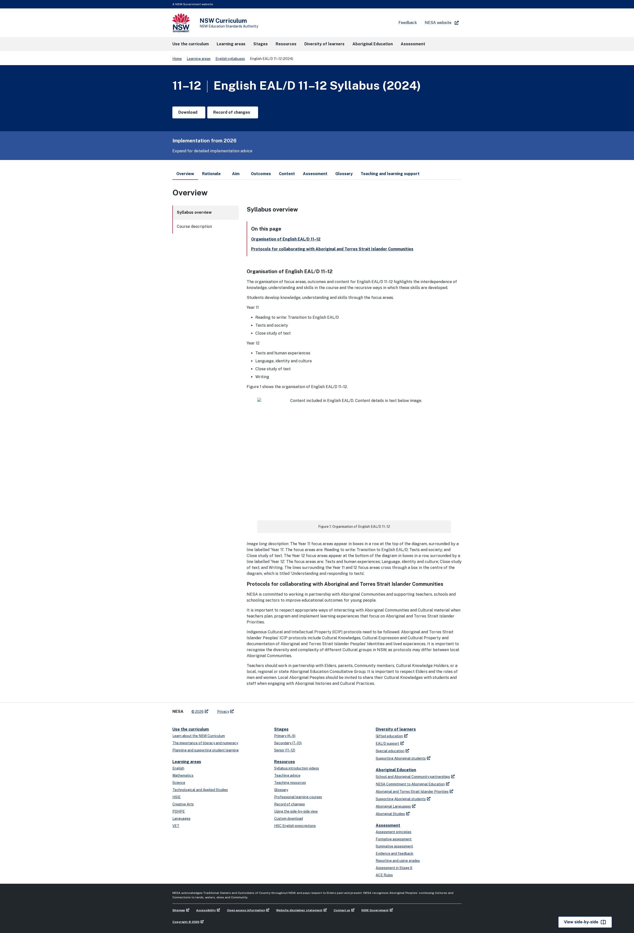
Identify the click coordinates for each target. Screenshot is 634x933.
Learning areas (199, 59)
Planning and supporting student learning (205, 750)
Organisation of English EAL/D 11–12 (285, 239)
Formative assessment (394, 839)
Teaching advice (287, 775)
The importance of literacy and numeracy (205, 743)
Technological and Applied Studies (200, 790)
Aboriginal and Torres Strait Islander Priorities (412, 792)
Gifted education (389, 736)
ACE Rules (384, 875)
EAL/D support (387, 744)
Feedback (407, 22)
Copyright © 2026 (185, 922)
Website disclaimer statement (299, 910)
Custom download (288, 819)
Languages (181, 819)
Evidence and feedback (394, 853)
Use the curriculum (190, 729)
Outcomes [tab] (261, 173)
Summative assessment (394, 846)
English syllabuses (230, 59)
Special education (390, 751)
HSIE (176, 797)
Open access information (246, 910)
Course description (194, 226)
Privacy (223, 712)
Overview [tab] (185, 173)
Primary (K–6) (284, 736)
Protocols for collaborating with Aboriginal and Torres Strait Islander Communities (332, 249)
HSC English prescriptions (295, 826)
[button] (190, 44)
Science (178, 783)
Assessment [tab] (315, 173)
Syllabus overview (194, 212)
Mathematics (182, 775)
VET (175, 826)
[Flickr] (263, 710)
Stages (281, 729)
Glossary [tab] (344, 173)
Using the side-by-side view (296, 811)
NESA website (438, 22)
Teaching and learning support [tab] (390, 173)
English (178, 768)
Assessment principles (393, 832)
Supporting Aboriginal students (401, 758)
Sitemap (178, 910)
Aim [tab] (235, 173)
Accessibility (206, 910)
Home (177, 59)
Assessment (388, 825)
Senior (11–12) (284, 750)
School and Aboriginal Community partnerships (413, 777)
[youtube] (253, 710)
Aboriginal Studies (390, 814)
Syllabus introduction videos (296, 768)
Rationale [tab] (211, 173)
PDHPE (178, 811)
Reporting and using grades (398, 861)
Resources (284, 761)
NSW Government (375, 910)
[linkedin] (248, 710)
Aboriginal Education (396, 770)
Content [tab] (287, 173)
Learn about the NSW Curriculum (198, 736)
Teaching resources (290, 783)
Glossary (281, 790)
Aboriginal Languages (393, 806)
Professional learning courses (298, 797)
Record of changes (289, 804)
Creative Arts (183, 804)
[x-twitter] (243, 710)
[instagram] (258, 710)
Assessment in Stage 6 (394, 868)
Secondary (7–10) (288, 743)
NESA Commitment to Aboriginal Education (410, 784)
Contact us (342, 910)
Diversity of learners (396, 729)
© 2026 (197, 712)
